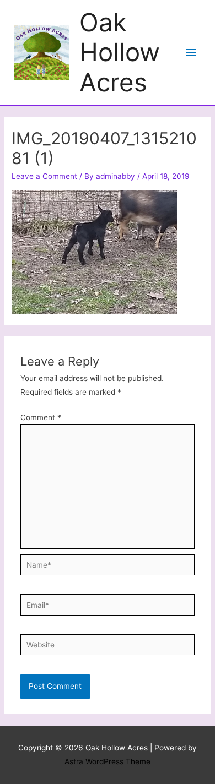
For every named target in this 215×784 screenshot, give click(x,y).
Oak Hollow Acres (119, 52)
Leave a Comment (44, 176)
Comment (40, 417)
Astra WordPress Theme (107, 761)
